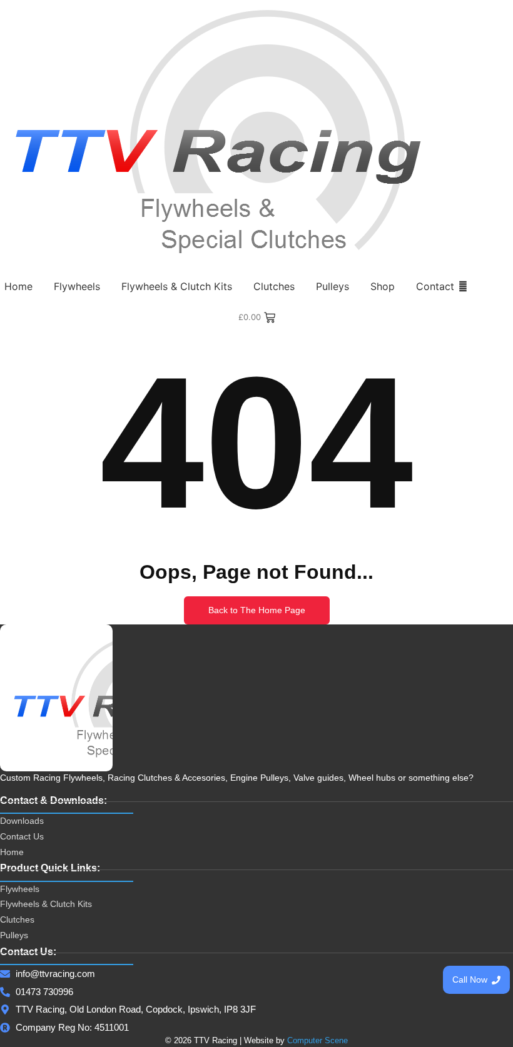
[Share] (444, 14)
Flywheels (77, 286)
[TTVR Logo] (56, 698)
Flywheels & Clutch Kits (176, 286)
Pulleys (332, 286)
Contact (435, 286)
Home (18, 286)
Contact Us (22, 836)
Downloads (22, 821)
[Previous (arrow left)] (22, 524)
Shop (382, 286)
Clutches (274, 286)
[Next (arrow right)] (491, 524)
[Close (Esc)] (471, 14)
